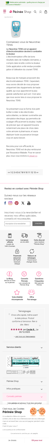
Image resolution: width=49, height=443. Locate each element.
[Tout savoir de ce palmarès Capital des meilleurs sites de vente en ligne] (23, 362)
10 (26, 172)
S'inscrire (38, 223)
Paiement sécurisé (17, 257)
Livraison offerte (10, 241)
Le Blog (10, 279)
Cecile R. (30, 329)
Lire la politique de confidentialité (14, 430)
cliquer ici (33, 156)
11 (29, 172)
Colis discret (39, 240)
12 (32, 172)
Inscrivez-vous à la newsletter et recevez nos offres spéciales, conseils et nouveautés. (22, 215)
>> (37, 172)
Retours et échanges (32, 257)
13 (35, 172)
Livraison (24, 240)
